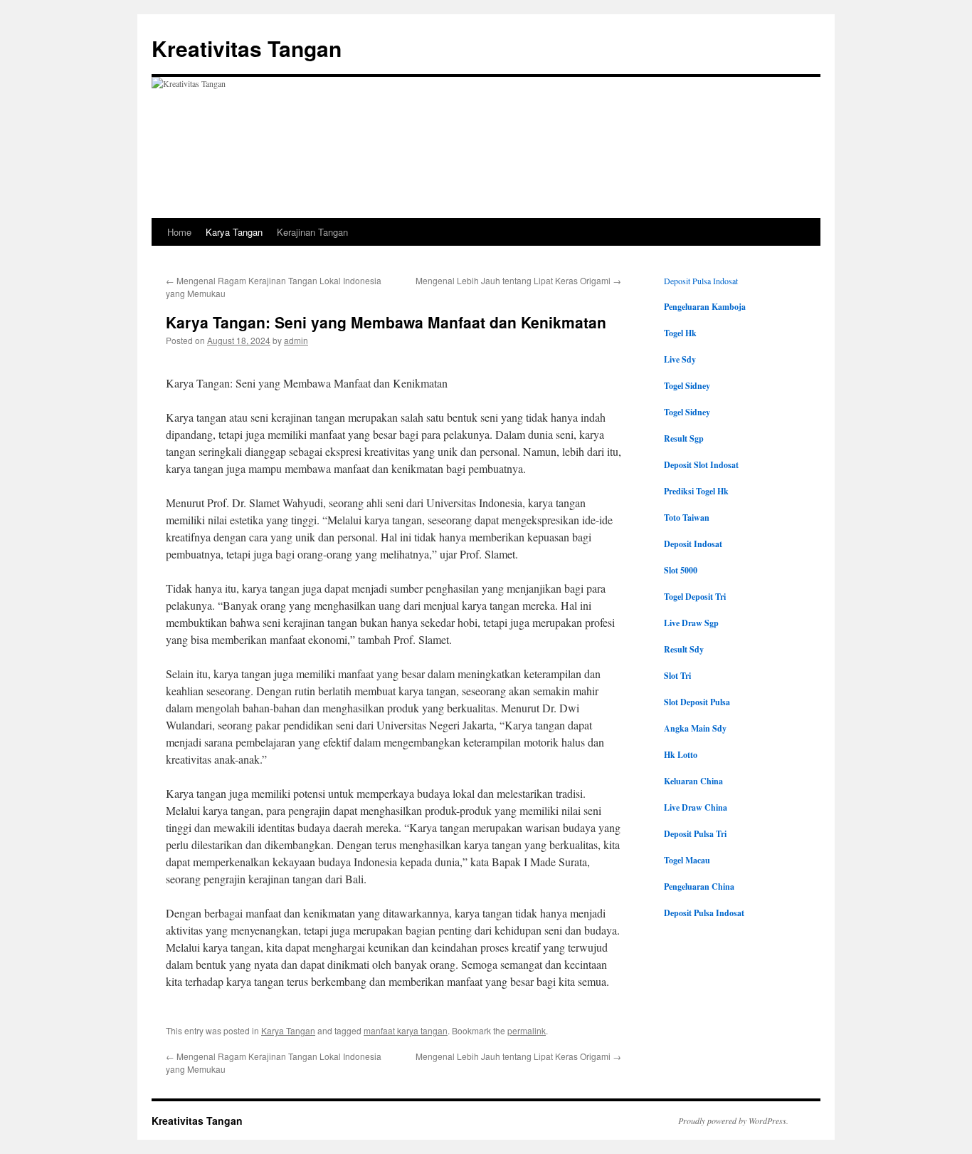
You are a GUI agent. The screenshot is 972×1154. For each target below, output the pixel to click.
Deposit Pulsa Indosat (701, 280)
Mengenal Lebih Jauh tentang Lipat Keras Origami (518, 280)
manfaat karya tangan (406, 1030)
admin (296, 340)
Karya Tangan (234, 232)
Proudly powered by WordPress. (733, 1120)
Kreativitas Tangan (247, 48)
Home (179, 232)
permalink (526, 1030)
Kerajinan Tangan (312, 232)
